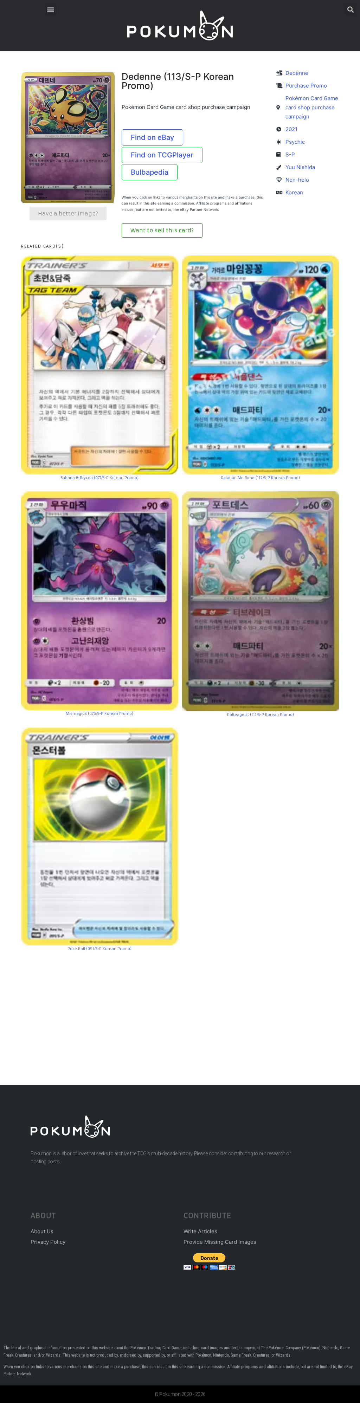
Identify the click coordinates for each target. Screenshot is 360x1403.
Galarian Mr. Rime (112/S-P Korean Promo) (260, 478)
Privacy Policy (48, 1242)
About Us (42, 1231)
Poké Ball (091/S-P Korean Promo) (99, 948)
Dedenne (296, 73)
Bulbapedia (149, 172)
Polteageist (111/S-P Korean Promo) (260, 714)
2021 (291, 129)
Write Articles (200, 1231)
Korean (294, 192)
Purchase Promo (306, 85)
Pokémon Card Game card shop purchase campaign (311, 107)
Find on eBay (152, 137)
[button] (51, 9)
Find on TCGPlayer (162, 155)
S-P (290, 154)
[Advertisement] (180, 1007)
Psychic (295, 141)
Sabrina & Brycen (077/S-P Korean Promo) (100, 478)
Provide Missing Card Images (220, 1242)
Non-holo (297, 179)
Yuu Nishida (300, 167)
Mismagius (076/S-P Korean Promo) (99, 713)
